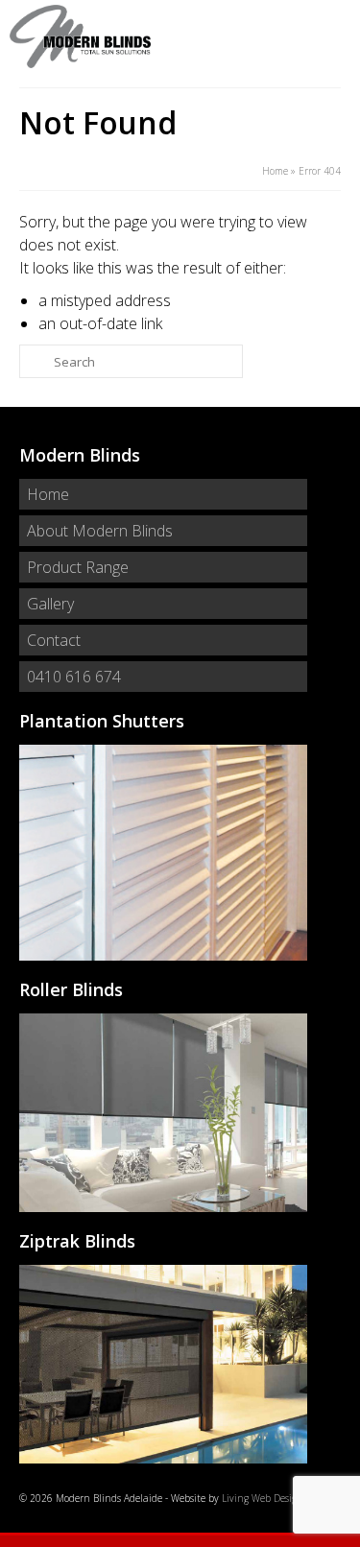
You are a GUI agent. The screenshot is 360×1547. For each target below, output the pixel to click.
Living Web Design (262, 1498)
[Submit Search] (33, 361)
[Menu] (326, 36)
